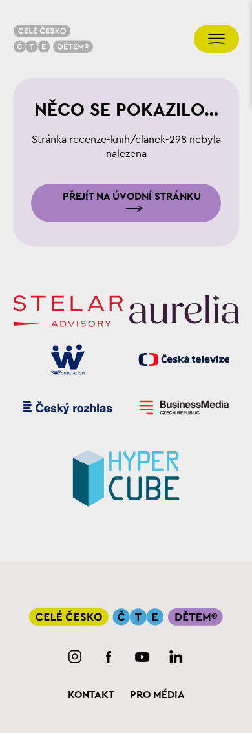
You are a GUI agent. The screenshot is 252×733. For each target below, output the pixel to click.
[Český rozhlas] (68, 408)
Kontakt (91, 695)
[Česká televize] (184, 360)
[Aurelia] (184, 311)
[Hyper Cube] (126, 476)
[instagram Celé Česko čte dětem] (75, 656)
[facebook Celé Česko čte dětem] (109, 656)
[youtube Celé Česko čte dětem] (142, 656)
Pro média (157, 695)
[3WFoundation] (68, 360)
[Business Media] (184, 408)
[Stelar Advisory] (68, 311)
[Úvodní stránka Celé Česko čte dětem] (53, 39)
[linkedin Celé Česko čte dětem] (176, 656)
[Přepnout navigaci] (216, 39)
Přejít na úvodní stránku (132, 196)
